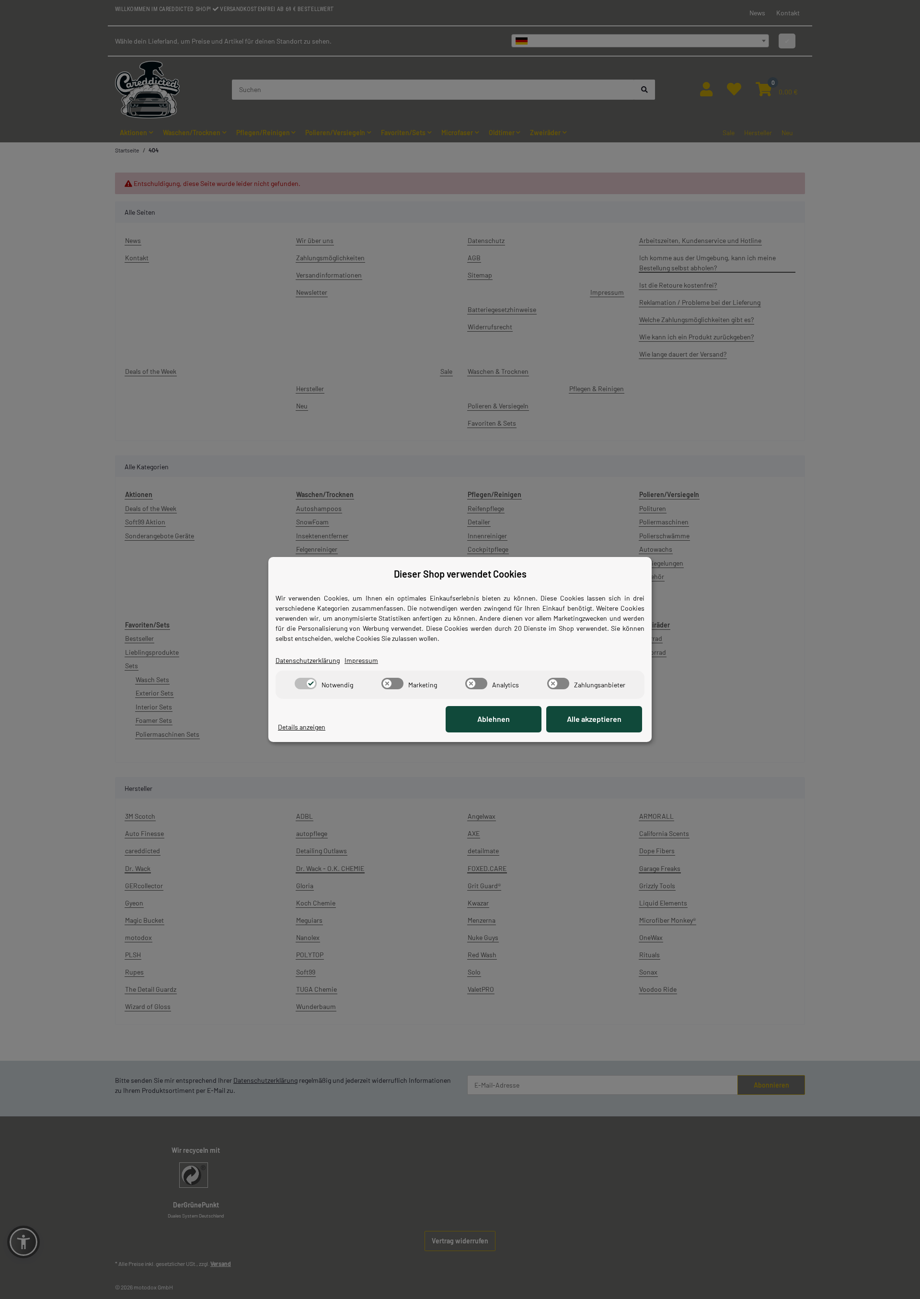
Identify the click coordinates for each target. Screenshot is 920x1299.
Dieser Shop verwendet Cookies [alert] (460, 574)
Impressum (361, 660)
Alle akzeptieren (594, 718)
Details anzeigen (301, 727)
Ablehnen (493, 718)
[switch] (306, 683)
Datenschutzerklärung (308, 660)
